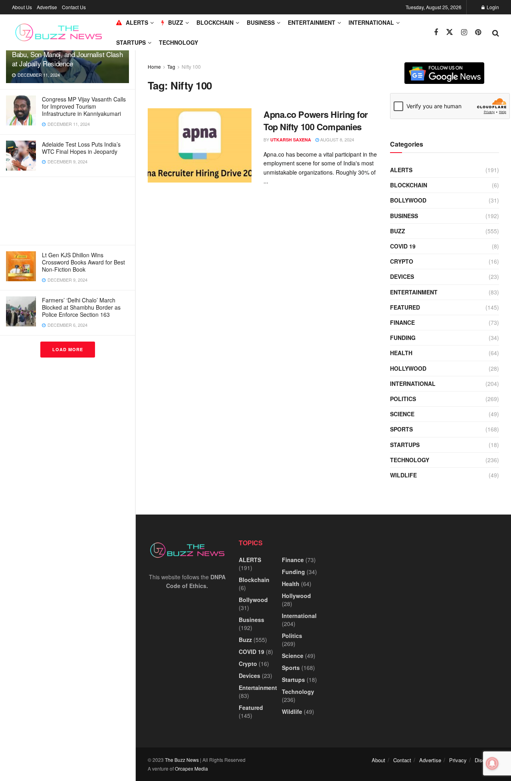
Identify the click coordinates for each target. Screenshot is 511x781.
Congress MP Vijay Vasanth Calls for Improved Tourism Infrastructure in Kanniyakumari (84, 106)
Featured (405, 307)
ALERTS (137, 22)
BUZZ (175, 22)
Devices (402, 276)
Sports (401, 429)
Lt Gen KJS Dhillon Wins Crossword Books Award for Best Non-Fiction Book (83, 262)
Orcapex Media (191, 768)
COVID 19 (403, 246)
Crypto (401, 261)
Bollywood (408, 200)
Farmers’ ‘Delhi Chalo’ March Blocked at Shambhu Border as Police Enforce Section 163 (81, 307)
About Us (22, 7)
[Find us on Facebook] (436, 32)
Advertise (47, 7)
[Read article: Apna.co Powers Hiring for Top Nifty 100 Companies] (200, 145)
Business (261, 22)
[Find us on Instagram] (464, 32)
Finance (402, 322)
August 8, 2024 (336, 139)
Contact (402, 760)
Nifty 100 (191, 66)
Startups (131, 42)
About (378, 760)
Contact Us (74, 7)
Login (492, 7)
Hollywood (408, 368)
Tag (171, 66)
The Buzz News (182, 759)
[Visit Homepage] (58, 32)
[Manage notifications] (492, 763)
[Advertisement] (67, 211)
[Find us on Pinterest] (478, 32)
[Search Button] (495, 32)
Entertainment (311, 22)
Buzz (397, 231)
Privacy (458, 760)
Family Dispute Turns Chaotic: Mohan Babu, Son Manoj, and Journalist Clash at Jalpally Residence (67, 54)
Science (402, 414)
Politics (403, 399)
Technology (178, 42)
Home (154, 66)
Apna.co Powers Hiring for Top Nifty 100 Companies (315, 120)
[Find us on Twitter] (449, 32)
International (371, 22)
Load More (67, 349)
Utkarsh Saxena (290, 140)
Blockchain (215, 22)
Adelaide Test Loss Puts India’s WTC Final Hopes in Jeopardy (81, 147)
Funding (403, 338)
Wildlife (403, 475)
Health (401, 353)
